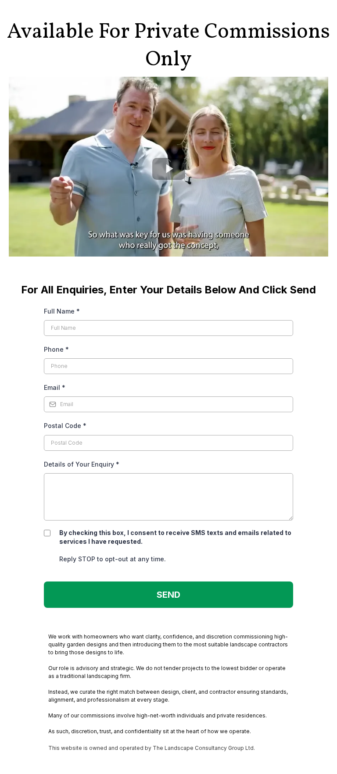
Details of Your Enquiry (81, 464)
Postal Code (65, 425)
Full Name (62, 311)
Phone (56, 349)
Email (54, 387)
